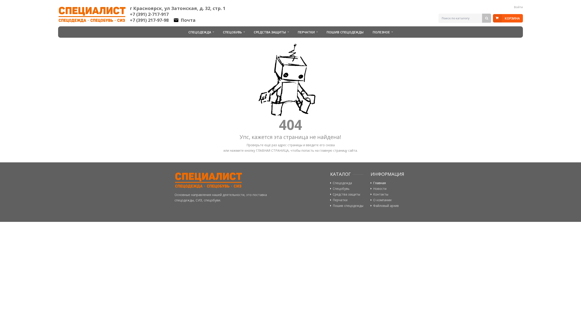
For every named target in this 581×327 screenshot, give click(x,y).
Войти (518, 7)
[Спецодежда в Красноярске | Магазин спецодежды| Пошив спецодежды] (209, 181)
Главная (379, 183)
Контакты (380, 194)
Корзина (512, 18)
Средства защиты (270, 32)
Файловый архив (386, 206)
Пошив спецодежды (345, 32)
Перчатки (306, 32)
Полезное (381, 32)
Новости (380, 189)
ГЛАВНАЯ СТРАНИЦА (272, 150)
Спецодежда (199, 32)
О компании (382, 200)
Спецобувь (232, 32)
